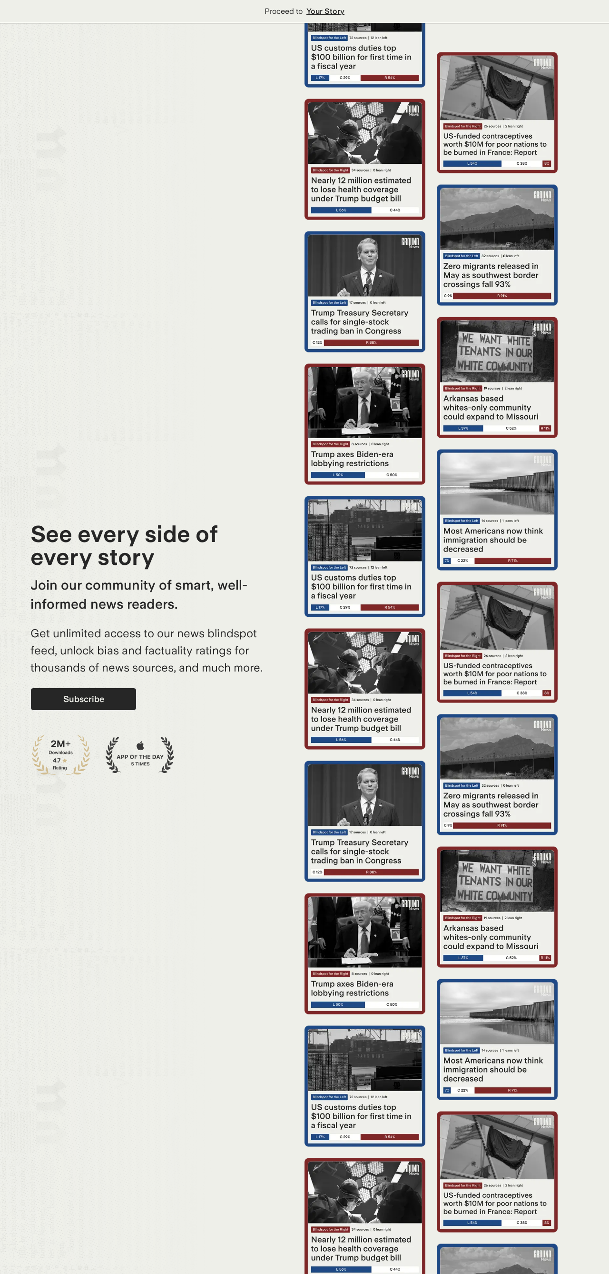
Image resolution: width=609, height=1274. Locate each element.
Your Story (325, 11)
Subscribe (83, 699)
